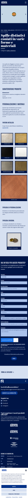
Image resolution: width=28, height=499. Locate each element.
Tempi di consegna (4, 322)
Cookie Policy (8, 497)
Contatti (20, 497)
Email (2, 304)
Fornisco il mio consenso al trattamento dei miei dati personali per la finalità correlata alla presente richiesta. (13, 349)
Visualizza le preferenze (13, 494)
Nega (14, 490)
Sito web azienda (4, 286)
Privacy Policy (15, 497)
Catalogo (5, 30)
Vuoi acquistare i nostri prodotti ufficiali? (13, 414)
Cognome (3, 298)
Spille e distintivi (11, 30)
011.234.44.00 (9, 461)
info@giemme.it (10, 458)
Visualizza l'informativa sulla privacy (14, 354)
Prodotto (3, 316)
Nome (2, 292)
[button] (26, 470)
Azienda (2, 280)
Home (2, 30)
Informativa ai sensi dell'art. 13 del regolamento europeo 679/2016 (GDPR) (13, 345)
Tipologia (3, 274)
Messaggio (3, 328)
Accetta (14, 486)
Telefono (3, 310)
